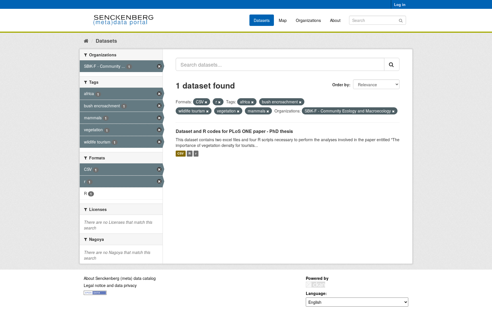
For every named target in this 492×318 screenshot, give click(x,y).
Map (283, 20)
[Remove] (206, 102)
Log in (399, 4)
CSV (180, 153)
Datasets (262, 20)
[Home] (86, 40)
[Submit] (400, 19)
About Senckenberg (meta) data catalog (120, 278)
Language (315, 293)
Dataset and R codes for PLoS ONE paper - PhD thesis (234, 131)
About (335, 20)
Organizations (308, 20)
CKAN (315, 285)
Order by (340, 84)
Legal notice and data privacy (110, 285)
